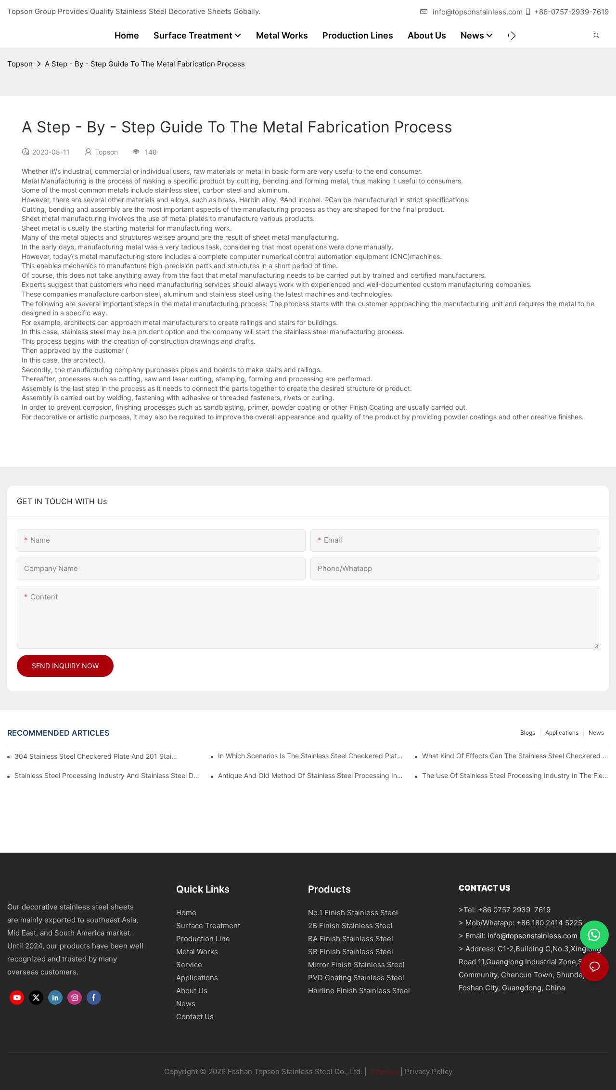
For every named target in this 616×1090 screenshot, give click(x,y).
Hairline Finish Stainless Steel (359, 990)
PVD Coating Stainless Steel (356, 977)
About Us (191, 990)
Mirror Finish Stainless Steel (356, 964)
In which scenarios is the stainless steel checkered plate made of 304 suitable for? (311, 756)
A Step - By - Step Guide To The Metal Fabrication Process (145, 63)
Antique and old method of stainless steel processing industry (311, 775)
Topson (20, 63)
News (596, 732)
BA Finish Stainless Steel (350, 938)
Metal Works (197, 951)
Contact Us (195, 1016)
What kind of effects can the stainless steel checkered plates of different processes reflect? (515, 756)
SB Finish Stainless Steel (350, 951)
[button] (513, 35)
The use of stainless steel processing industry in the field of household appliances (515, 775)
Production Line (203, 938)
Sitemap (383, 1071)
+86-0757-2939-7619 (571, 11)
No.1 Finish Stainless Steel (353, 912)
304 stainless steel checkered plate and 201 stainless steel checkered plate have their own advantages (97, 756)
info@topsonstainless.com (478, 11)
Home (186, 912)
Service (189, 964)
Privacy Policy (428, 1071)
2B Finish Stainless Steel (350, 925)
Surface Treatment (208, 925)
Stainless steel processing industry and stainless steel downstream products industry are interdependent (107, 775)
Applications (561, 732)
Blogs (527, 732)
